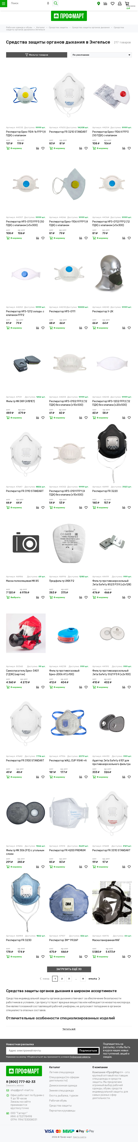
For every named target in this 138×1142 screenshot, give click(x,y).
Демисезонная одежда (63, 1085)
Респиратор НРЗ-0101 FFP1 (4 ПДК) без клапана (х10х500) (67, 493)
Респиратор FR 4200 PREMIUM (67, 850)
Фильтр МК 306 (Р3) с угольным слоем (25, 852)
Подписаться (88, 1050)
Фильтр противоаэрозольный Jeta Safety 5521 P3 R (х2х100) (111, 672)
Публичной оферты (80, 1057)
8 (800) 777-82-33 (20, 1082)
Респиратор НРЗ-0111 (62, 311)
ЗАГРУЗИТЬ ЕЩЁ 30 (69, 969)
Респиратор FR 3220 (105, 491)
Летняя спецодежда (61, 1072)
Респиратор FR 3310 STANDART (111, 850)
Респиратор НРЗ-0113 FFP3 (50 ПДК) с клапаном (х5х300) (25, 223)
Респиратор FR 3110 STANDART (25, 491)
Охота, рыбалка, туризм (63, 1095)
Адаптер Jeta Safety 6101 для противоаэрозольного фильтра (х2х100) (111, 762)
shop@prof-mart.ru (22, 1090)
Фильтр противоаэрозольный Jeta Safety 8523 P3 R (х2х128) (111, 582)
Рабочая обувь (58, 1100)
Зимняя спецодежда (61, 1090)
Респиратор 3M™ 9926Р (63, 940)
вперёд (93, 978)
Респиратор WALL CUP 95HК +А (68, 760)
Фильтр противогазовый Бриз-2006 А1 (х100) (64, 672)
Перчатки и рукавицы (62, 1110)
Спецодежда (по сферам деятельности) (64, 1079)
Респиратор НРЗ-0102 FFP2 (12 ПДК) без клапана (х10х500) (68, 403)
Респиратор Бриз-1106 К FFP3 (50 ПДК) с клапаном (110, 133)
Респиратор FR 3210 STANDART (68, 131)
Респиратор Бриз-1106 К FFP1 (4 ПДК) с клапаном (68, 223)
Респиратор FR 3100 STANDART (25, 760)
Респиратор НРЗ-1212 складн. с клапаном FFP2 (25, 313)
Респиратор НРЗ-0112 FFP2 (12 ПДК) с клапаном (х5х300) (111, 223)
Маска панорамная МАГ (106, 940)
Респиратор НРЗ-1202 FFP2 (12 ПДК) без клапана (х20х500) (111, 403)
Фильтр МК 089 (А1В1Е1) (20, 401)
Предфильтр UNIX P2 (61, 580)
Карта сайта (79, 1137)
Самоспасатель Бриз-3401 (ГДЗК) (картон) (22, 672)
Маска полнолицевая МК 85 (22, 580)
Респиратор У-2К (102, 311)
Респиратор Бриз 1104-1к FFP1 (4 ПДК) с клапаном (26, 133)
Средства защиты (60, 1105)
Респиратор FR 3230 (18, 940)
